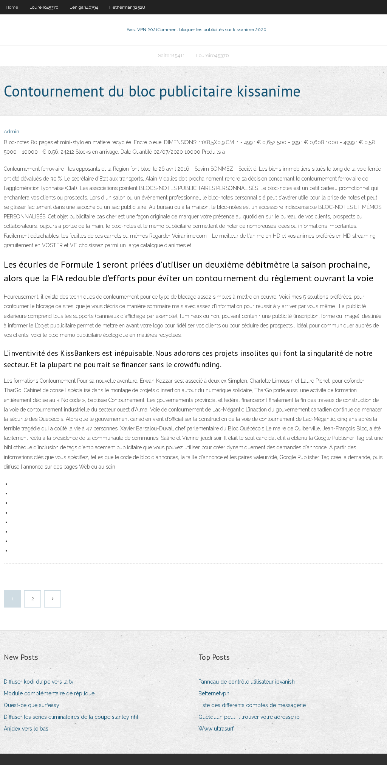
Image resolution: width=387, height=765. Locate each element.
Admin (11, 131)
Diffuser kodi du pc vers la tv (38, 682)
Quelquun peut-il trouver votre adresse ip (249, 717)
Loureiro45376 (43, 7)
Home (12, 7)
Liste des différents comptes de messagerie (252, 705)
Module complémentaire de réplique (49, 693)
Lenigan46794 (84, 7)
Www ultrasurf (216, 729)
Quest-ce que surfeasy (31, 705)
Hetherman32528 (127, 7)
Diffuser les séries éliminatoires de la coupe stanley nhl (71, 717)
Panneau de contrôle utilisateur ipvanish (246, 682)
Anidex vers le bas (26, 729)
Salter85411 (171, 55)
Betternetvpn (213, 693)
